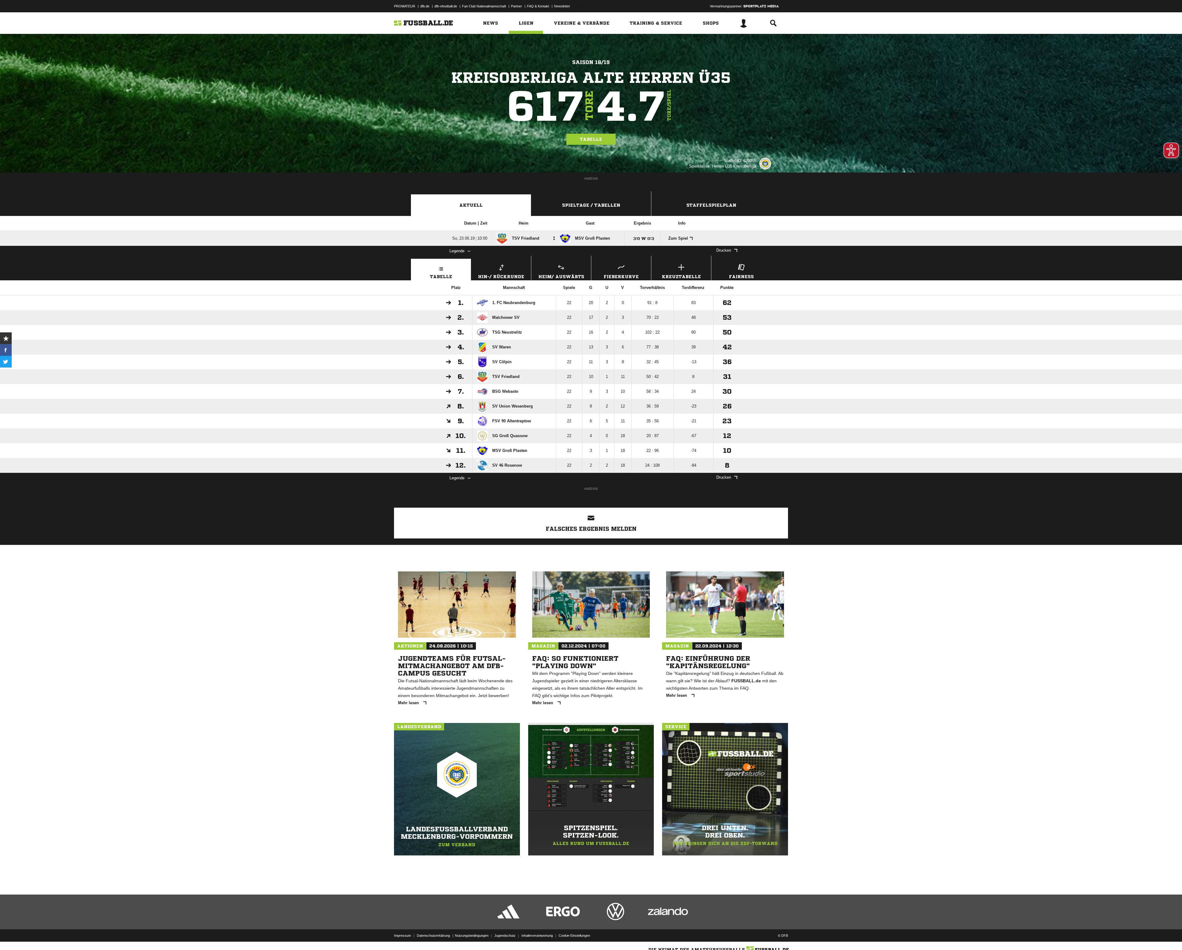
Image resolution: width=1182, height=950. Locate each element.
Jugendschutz (505, 935)
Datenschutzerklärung (433, 935)
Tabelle (591, 139)
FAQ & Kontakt (538, 6)
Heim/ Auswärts (561, 276)
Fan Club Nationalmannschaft (484, 6)
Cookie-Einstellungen (574, 935)
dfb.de (424, 6)
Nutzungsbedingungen (471, 935)
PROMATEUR (404, 6)
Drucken (723, 250)
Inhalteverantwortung (537, 935)
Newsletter (562, 6)
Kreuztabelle (681, 276)
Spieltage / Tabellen (591, 205)
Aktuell (471, 205)
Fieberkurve (621, 276)
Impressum (402, 935)
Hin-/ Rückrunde (501, 276)
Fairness (741, 276)
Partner (516, 6)
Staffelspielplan (711, 205)
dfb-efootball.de (445, 6)
